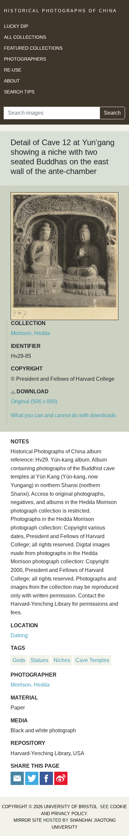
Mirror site (28, 820)
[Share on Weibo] (60, 778)
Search (112, 113)
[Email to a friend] (18, 778)
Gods (19, 660)
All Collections (25, 37)
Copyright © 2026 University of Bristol (49, 806)
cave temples (92, 660)
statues (39, 660)
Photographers (25, 59)
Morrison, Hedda (30, 333)
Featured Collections (33, 48)
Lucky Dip (16, 26)
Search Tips (19, 91)
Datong (19, 635)
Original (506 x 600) (34, 401)
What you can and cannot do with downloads (63, 415)
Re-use (12, 70)
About (12, 81)
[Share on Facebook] (46, 778)
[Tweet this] (32, 778)
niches (62, 660)
